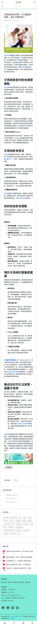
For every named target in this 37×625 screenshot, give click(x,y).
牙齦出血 (23, 198)
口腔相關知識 (19, 527)
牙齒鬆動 (10, 527)
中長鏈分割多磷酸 (12, 372)
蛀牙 (20, 518)
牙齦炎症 (8, 159)
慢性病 (24, 521)
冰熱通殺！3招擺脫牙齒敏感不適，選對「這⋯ (17, 569)
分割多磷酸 (26, 530)
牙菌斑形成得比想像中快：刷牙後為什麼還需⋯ (18, 552)
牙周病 (6, 55)
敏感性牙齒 (14, 518)
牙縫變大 (25, 524)
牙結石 (11, 521)
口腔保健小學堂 (10, 498)
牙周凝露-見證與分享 (11, 495)
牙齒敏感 (6, 518)
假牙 (5, 527)
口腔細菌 (17, 521)
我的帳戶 (9, 582)
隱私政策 (21, 582)
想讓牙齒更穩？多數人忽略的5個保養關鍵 (18, 557)
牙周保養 (6, 534)
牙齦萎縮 (18, 524)
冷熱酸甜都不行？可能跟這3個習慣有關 (17, 561)
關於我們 (3, 582)
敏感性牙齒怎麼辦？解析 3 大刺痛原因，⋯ (18, 564)
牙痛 (24, 518)
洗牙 (19, 534)
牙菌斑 (5, 521)
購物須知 (15, 582)
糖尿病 (30, 521)
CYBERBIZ (12, 618)
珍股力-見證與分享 (11, 502)
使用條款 (27, 582)
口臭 (31, 524)
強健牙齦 (13, 534)
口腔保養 (18, 530)
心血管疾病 (7, 524)
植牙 (13, 524)
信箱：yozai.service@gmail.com (11, 595)
